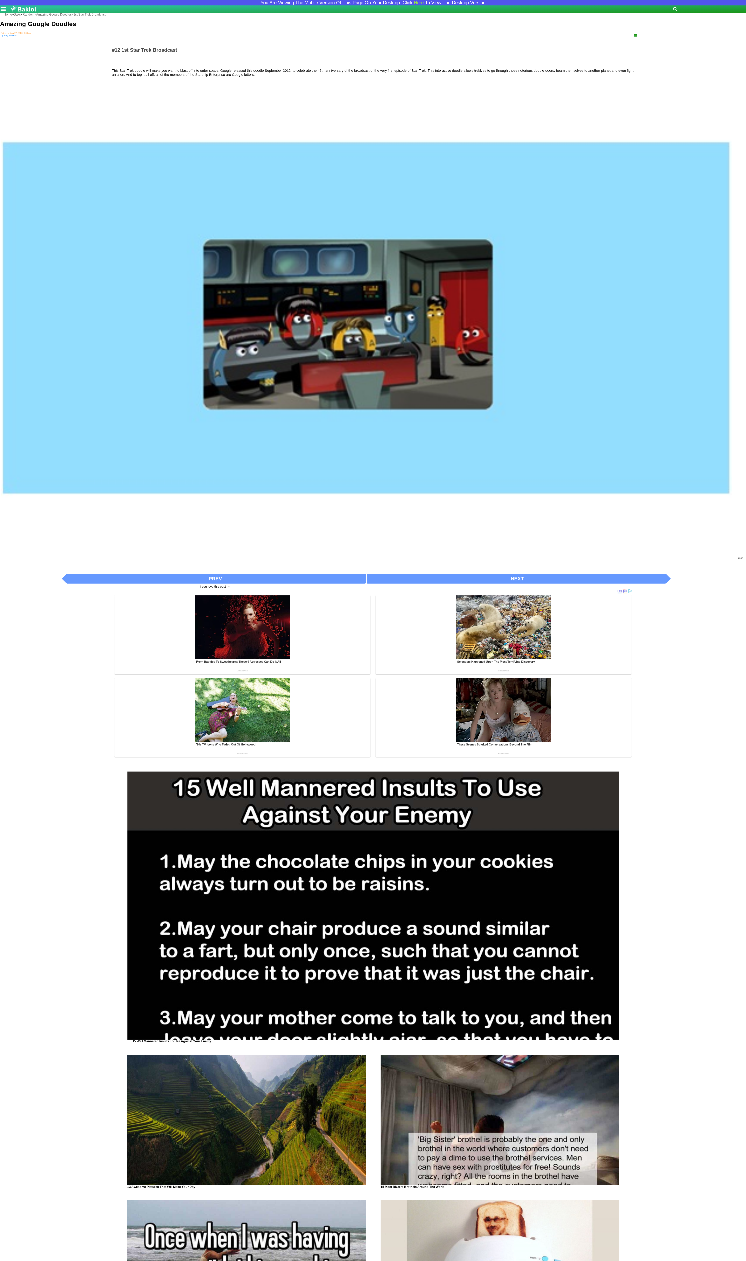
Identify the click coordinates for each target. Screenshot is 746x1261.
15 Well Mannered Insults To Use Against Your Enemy (171, 1041)
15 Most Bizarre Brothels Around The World (412, 1186)
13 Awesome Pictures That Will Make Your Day (161, 1186)
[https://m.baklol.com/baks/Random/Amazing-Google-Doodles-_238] (635, 35)
